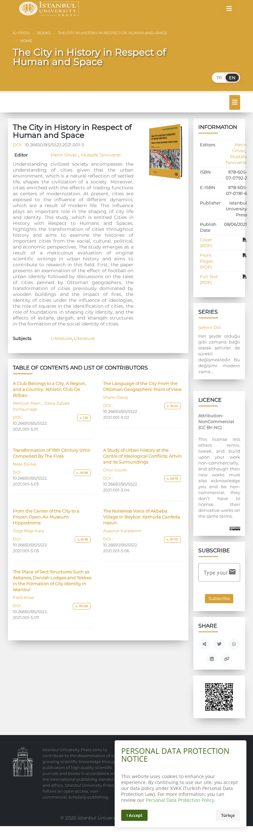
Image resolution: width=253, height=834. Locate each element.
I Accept (134, 815)
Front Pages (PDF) (206, 261)
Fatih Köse (23, 597)
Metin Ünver (64, 154)
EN (232, 77)
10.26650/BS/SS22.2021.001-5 (54, 144)
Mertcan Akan (27, 403)
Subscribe (219, 598)
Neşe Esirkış (24, 464)
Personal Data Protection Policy (180, 800)
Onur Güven (115, 470)
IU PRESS (21, 33)
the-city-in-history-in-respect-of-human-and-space (112, 33)
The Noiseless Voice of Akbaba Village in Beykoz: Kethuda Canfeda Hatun (141, 516)
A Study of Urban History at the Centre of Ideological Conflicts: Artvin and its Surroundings (142, 456)
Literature (61, 338)
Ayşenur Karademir (122, 531)
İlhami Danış (115, 397)
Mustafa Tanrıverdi (100, 154)
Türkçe (228, 815)
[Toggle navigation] (229, 8)
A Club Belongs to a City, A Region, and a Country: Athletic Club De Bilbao (49, 389)
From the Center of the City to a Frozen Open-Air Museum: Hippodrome (46, 516)
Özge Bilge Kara (28, 531)
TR (219, 77)
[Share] (204, 644)
